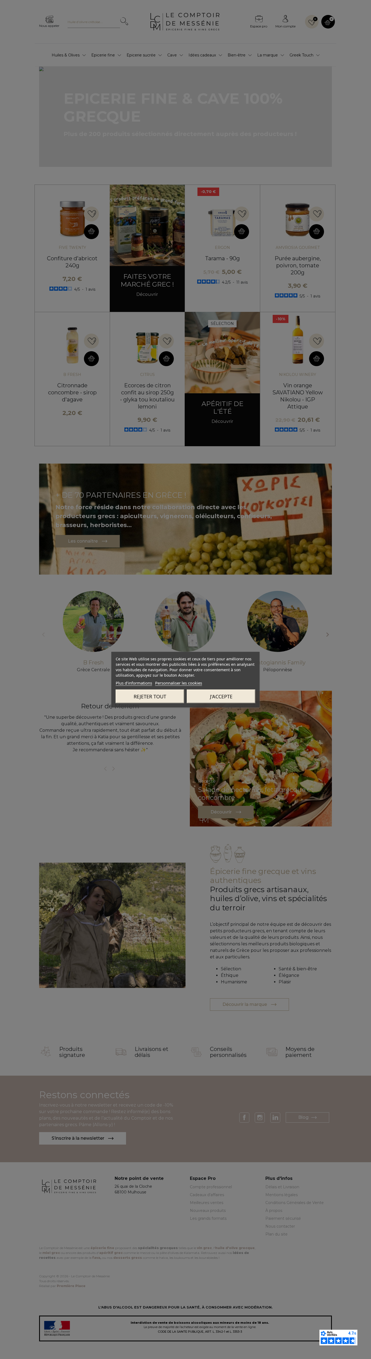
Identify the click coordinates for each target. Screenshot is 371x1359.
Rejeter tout (150, 696)
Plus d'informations (134, 682)
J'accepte (221, 696)
